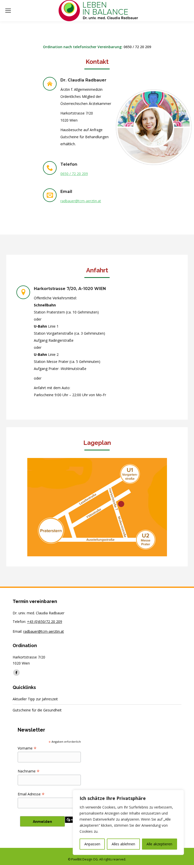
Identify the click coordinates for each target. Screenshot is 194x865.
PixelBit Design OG (84, 859)
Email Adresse (31, 794)
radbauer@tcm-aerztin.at (80, 200)
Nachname (29, 771)
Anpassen (92, 844)
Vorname (27, 748)
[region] (128, 822)
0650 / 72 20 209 (137, 46)
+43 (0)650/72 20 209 (44, 621)
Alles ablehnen (123, 844)
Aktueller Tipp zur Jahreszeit (35, 699)
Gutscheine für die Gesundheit (37, 710)
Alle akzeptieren (159, 844)
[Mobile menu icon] (8, 11)
